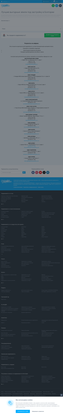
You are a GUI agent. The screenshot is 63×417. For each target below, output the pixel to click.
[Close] (61, 395)
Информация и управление (38, 411)
